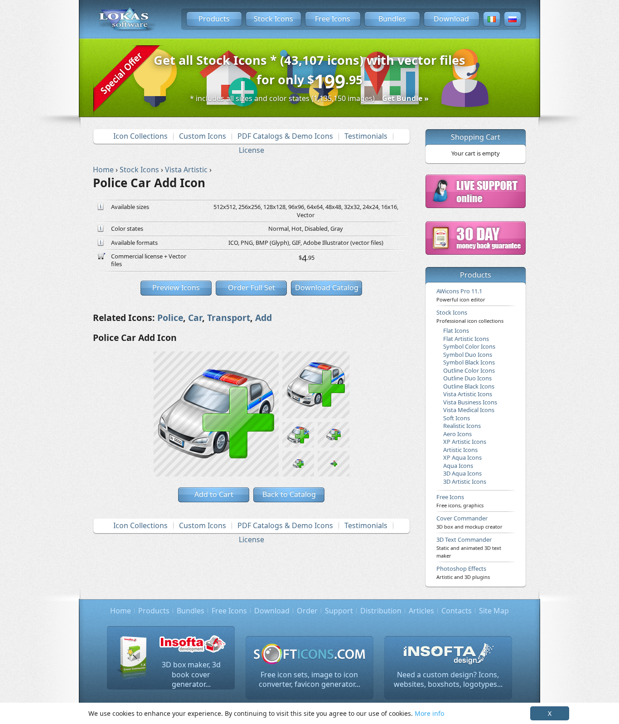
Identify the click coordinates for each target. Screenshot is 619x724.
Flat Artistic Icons (466, 339)
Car (195, 317)
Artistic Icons (460, 450)
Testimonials (365, 136)
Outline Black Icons (468, 386)
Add (263, 317)
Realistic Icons (462, 426)
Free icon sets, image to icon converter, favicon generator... (309, 680)
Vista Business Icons (470, 402)
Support (339, 611)
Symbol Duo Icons (467, 354)
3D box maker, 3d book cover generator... (191, 674)
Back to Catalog (289, 494)
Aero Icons (457, 434)
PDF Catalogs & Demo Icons (285, 136)
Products (214, 19)
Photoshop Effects (463, 572)
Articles (421, 611)
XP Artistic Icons (464, 441)
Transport (228, 317)
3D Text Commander (468, 547)
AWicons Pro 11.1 (460, 294)
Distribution (380, 611)
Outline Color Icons (469, 370)
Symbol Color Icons (469, 346)
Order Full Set (251, 287)
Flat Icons (456, 330)
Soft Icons (456, 418)
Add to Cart (213, 494)
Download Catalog (326, 287)
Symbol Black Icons (469, 362)
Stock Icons (273, 19)
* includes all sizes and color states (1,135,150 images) (309, 98)
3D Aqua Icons (462, 473)
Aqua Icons (458, 466)
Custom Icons (202, 136)
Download (451, 19)
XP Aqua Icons (462, 457)
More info (429, 713)
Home (120, 611)
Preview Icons (176, 287)
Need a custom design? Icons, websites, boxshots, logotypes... (448, 680)
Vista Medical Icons (468, 410)
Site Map (494, 611)
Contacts (456, 611)
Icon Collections (140, 136)
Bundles (392, 19)
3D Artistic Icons (464, 481)
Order (307, 611)
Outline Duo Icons (467, 378)
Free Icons (332, 19)
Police (170, 317)
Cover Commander (469, 522)
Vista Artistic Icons (467, 394)
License (251, 150)
